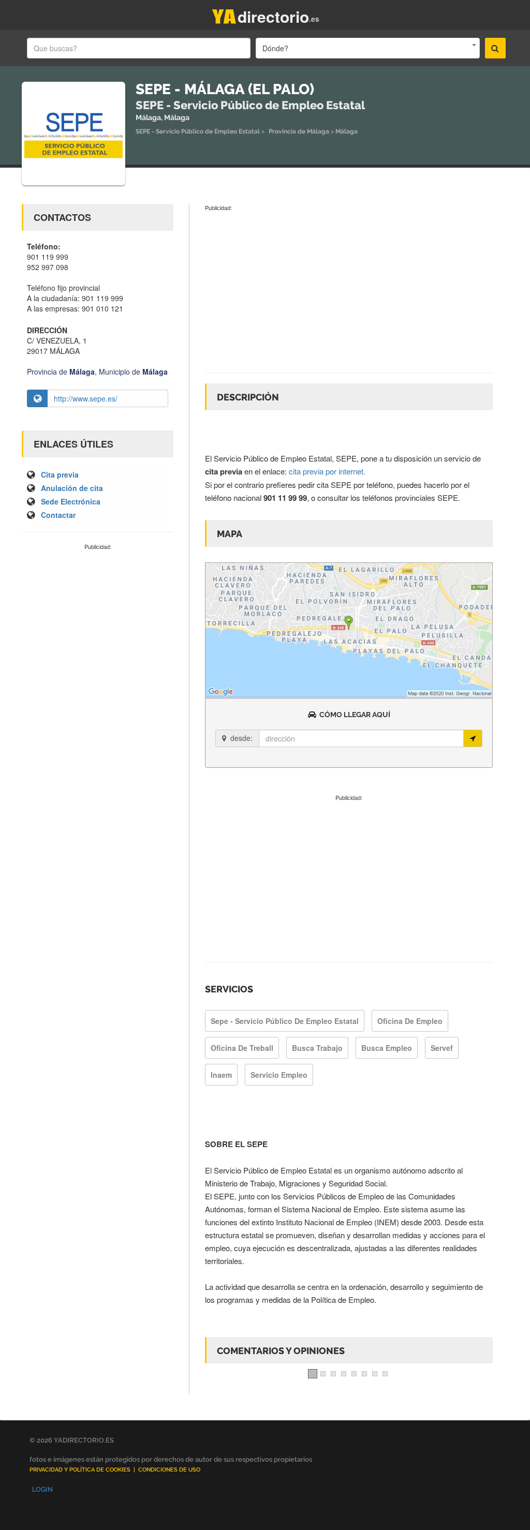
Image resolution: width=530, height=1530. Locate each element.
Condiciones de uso (169, 1469)
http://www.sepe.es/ (85, 398)
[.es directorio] (224, 14)
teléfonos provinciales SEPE (410, 497)
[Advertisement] (97, 621)
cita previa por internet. (327, 471)
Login (42, 1489)
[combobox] (367, 48)
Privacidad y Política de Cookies (80, 1469)
